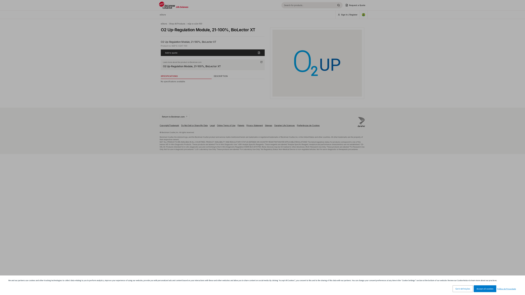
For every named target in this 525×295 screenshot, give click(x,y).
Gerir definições (462, 288)
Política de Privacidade (506, 289)
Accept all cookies (485, 288)
